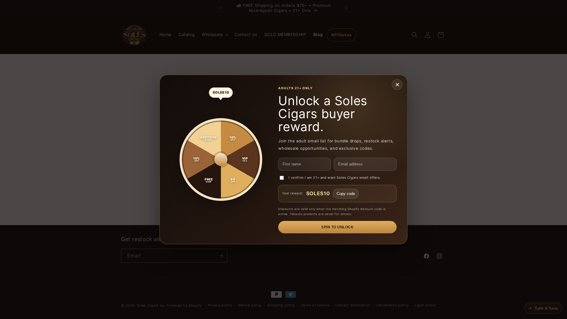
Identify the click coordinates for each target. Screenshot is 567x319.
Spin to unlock (337, 227)
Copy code (346, 193)
